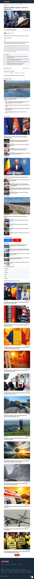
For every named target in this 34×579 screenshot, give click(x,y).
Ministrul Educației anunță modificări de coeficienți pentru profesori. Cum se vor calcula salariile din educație (17, 552)
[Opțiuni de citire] (32, 577)
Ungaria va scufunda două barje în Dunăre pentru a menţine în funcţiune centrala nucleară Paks (16, 99)
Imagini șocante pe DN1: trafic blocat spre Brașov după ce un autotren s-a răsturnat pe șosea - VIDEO (15, 416)
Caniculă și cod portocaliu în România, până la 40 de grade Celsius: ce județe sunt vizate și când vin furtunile (16, 348)
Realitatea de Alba (29, 570)
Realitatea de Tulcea (16, 572)
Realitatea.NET (3, 569)
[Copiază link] (23, 30)
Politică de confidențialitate (13, 564)
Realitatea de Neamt (22, 572)
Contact (2, 564)
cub (19, 72)
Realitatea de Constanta (4, 572)
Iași (8, 72)
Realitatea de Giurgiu (10, 570)
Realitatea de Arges (23, 569)
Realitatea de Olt (18, 569)
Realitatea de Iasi (27, 300)
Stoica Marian (28, 391)
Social (6, 103)
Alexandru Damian (12, 29)
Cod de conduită (20, 564)
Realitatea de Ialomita (16, 570)
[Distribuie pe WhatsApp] (27, 30)
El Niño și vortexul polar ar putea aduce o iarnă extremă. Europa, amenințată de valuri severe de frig (16, 484)
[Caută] (27, 2)
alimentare (12, 72)
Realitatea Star (13, 569)
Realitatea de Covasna (4, 570)
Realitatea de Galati (10, 572)
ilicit (5, 72)
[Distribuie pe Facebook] (25, 30)
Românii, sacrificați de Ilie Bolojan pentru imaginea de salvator (16, 177)
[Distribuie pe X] (29, 30)
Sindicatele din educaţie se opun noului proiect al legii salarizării (18, 61)
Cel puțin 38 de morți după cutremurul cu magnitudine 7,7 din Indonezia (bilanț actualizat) (20, 258)
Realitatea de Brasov (23, 570)
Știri (7, 4)
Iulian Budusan (28, 550)
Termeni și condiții (6, 564)
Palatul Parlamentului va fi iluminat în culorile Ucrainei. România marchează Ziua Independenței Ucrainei (18, 60)
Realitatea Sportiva (8, 569)
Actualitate (10, 4)
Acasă (5, 4)
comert (23, 72)
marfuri (16, 72)
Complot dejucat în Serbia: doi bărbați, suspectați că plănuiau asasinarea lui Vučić (17, 57)
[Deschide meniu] (29, 2)
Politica (6, 112)
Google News (22, 75)
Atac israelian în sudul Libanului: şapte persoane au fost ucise (15, 111)
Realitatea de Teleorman (29, 572)
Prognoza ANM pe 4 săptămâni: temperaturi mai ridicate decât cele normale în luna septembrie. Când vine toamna (16, 461)
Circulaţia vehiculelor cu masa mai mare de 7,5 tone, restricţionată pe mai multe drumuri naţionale (15, 64)
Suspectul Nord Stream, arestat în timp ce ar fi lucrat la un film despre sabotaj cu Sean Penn (20, 153)
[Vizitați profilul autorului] (5, 30)
